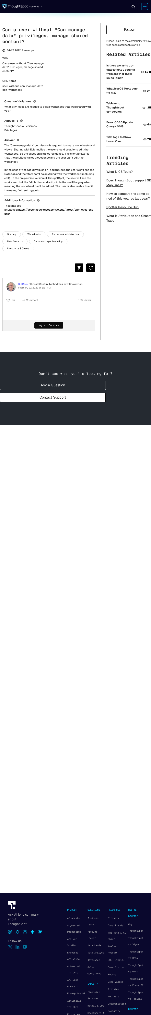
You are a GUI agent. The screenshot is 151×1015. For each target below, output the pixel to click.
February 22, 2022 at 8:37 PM (34, 287)
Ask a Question (53, 385)
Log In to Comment (49, 325)
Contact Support (53, 397)
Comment (32, 300)
